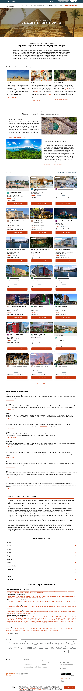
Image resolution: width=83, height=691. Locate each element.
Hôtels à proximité (11, 606)
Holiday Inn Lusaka (14, 278)
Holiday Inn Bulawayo (63, 306)
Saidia (35, 91)
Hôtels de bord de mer (12, 596)
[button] (73, 1)
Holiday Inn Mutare (38, 306)
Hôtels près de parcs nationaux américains (25, 601)
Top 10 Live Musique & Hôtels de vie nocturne (22, 619)
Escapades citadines (24, 591)
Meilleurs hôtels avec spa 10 (27, 622)
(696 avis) (39, 312)
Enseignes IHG (27, 662)
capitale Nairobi (43, 426)
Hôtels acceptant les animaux (59, 606)
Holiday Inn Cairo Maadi (63, 278)
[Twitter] (10, 660)
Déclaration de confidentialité (39, 689)
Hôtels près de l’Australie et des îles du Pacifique (41, 611)
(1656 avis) (40, 227)
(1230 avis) (64, 312)
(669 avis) (39, 195)
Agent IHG (26, 669)
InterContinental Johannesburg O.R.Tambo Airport (41, 221)
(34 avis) (15, 227)
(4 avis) (15, 198)
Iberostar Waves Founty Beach (65, 337)
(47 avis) (63, 255)
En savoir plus (64, 678)
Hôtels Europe (19, 611)
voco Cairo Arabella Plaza (64, 249)
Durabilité (44, 664)
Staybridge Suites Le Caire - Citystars (40, 190)
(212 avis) (39, 340)
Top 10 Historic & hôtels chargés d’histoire (33, 621)
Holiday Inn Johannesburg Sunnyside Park (40, 335)
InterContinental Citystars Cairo (41, 366)
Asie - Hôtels (26, 611)
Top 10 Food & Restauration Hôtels (57, 618)
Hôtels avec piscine (53, 591)
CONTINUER (70, 687)
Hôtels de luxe (19, 606)
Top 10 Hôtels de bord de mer (22, 618)
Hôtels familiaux (10, 601)
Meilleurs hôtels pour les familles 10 (39, 618)
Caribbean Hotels (11, 611)
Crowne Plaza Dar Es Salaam (16, 334)
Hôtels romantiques (62, 591)
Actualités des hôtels (28, 664)
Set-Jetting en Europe (46, 606)
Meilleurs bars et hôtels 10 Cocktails (52, 616)
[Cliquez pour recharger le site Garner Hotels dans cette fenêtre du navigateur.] (41, 648)
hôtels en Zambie (10, 477)
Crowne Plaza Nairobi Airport (65, 220)
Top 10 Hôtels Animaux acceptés (62, 619)
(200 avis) (15, 340)
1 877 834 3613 (19, 674)
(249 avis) (15, 312)
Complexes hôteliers (18, 592)
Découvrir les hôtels (28, 660)
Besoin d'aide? (11, 1)
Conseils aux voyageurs (46, 660)
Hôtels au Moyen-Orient (21, 613)
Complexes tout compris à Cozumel (66, 596)
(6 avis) (63, 343)
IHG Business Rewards (46, 659)
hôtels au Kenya (10, 428)
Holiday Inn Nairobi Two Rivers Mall (42, 278)
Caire (19, 93)
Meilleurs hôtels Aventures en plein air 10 (43, 619)
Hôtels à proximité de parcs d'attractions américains (48, 601)
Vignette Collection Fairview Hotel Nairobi (42, 250)
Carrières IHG (26, 659)
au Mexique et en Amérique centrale (62, 611)
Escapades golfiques (39, 592)
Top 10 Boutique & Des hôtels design (44, 622)
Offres (30, 5)
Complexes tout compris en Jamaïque (16, 597)
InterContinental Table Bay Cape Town (17, 221)
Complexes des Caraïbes (24, 596)
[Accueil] (8, 633)
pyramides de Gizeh (11, 86)
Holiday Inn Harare (62, 366)
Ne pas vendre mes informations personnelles (66, 666)
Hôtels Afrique (31, 613)
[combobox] (60, 172)
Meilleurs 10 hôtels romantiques (35, 616)
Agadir (50, 94)
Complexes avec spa (28, 592)
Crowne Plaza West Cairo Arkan (65, 189)
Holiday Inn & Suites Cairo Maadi (17, 249)
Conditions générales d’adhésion (66, 659)
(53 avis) (39, 255)
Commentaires (63, 668)
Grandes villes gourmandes (13, 591)
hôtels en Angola (10, 409)
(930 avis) (64, 226)
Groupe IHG (44, 667)
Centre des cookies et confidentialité (67, 664)
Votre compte (44, 665)
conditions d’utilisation (32, 688)
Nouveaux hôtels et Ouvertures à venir (39, 591)
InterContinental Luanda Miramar (18, 306)
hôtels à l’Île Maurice (11, 437)
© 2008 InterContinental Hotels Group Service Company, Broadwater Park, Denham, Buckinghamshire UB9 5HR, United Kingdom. (33, 666)
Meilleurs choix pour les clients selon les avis (17, 616)
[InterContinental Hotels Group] (10, 5)
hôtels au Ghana (10, 418)
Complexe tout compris (36, 596)
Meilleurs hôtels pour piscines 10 (52, 621)
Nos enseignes (50, 5)
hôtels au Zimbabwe (11, 488)
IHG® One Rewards (59, 5)
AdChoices (62, 660)
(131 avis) (15, 255)
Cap (67, 88)
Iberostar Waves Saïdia (15, 192)
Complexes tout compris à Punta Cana (35, 597)
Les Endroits (24, 5)
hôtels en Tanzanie (10, 457)
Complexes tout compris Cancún (50, 596)
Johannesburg (68, 89)
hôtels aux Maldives (11, 446)
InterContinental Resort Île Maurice (18, 366)
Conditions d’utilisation (64, 662)
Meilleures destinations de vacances (32, 606)
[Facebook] (7, 660)
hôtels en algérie (10, 400)
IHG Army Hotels (45, 662)
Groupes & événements (39, 5)
